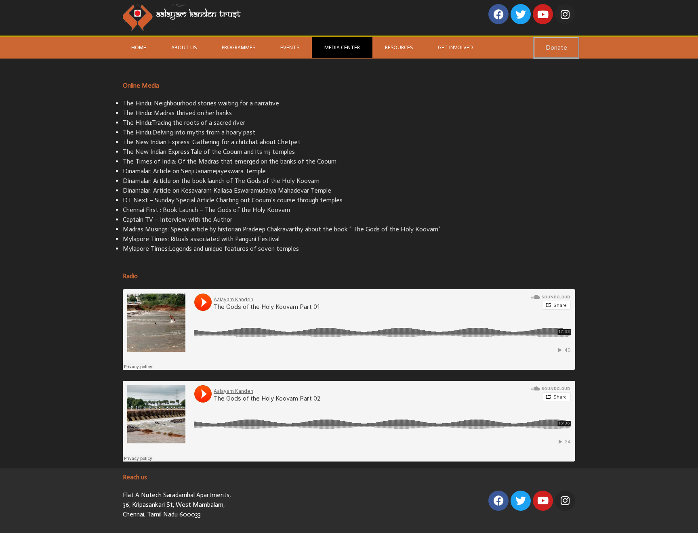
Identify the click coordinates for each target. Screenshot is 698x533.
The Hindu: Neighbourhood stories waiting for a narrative (201, 103)
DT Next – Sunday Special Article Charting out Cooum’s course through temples (233, 200)
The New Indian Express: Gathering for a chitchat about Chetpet (212, 142)
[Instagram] (565, 14)
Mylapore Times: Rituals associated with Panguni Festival (201, 239)
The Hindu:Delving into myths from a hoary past (189, 132)
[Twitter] (521, 14)
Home (138, 47)
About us (184, 47)
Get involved (455, 47)
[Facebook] (498, 14)
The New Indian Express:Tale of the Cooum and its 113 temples (209, 151)
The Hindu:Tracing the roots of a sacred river (184, 122)
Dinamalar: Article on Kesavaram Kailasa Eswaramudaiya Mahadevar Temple (227, 190)
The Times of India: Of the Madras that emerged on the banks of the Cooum (229, 161)
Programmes (238, 47)
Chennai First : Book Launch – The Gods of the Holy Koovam (206, 210)
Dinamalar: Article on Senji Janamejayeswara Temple (194, 171)
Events (289, 47)
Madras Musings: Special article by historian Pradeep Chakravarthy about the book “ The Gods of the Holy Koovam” (282, 229)
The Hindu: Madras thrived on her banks (177, 113)
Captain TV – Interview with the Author (177, 219)
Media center (342, 47)
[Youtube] (543, 14)
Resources (399, 47)
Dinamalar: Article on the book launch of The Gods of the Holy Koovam (221, 181)
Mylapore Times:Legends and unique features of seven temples (211, 248)
